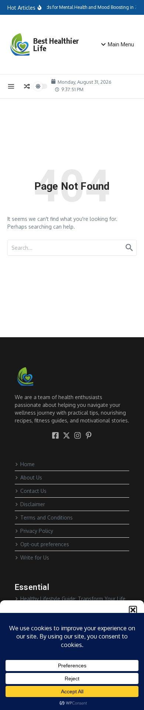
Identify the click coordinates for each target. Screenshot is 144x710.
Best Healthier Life (56, 44)
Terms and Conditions (46, 517)
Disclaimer (32, 504)
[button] (133, 610)
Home (27, 464)
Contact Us (33, 491)
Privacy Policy (36, 531)
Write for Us (34, 557)
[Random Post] (27, 86)
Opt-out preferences (44, 544)
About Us (31, 477)
